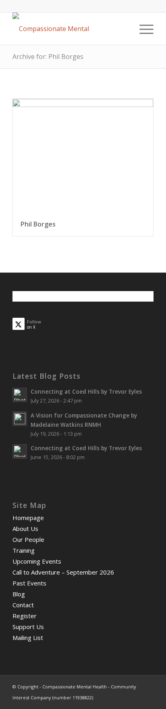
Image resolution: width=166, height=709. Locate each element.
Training (23, 550)
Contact (23, 605)
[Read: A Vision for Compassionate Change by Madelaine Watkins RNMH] (19, 418)
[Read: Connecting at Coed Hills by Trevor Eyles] (19, 395)
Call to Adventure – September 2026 (63, 572)
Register (24, 616)
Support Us (28, 627)
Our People (28, 539)
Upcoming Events (36, 561)
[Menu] (142, 29)
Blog (18, 594)
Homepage (28, 518)
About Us (25, 528)
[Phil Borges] (82, 156)
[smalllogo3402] (68, 29)
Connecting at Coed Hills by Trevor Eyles (86, 391)
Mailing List (27, 637)
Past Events (29, 583)
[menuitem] (142, 29)
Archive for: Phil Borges (47, 56)
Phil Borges (38, 224)
